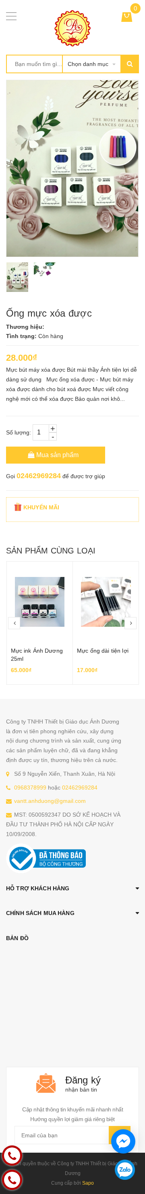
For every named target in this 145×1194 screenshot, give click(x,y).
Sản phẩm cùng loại (50, 550)
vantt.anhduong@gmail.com (50, 801)
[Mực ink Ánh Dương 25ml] (40, 602)
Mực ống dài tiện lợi (102, 650)
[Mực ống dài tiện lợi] (106, 602)
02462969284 (39, 476)
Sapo (88, 1183)
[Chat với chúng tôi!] (123, 1141)
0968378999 (30, 787)
